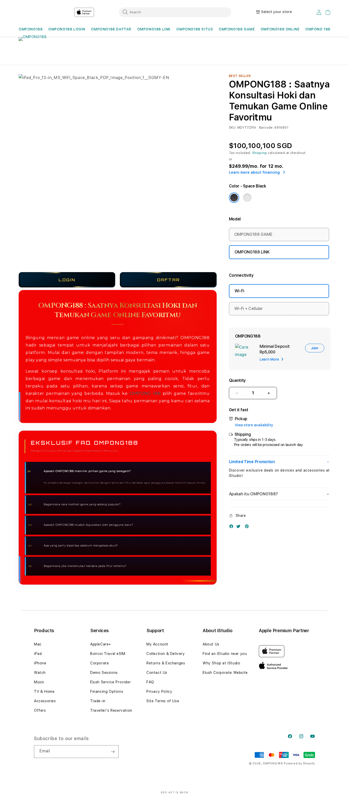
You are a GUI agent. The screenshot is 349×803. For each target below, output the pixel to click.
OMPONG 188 (145, 393)
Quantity (237, 380)
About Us (211, 644)
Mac (38, 644)
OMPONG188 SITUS (194, 29)
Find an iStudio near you (225, 654)
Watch (40, 673)
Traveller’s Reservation (111, 710)
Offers (40, 710)
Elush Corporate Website (225, 673)
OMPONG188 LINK (154, 29)
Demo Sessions (104, 673)
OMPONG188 (30, 29)
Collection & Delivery (165, 654)
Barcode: (266, 127)
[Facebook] (232, 527)
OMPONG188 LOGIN (66, 29)
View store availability (254, 425)
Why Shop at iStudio (221, 663)
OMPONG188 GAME (237, 29)
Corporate (99, 663)
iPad (38, 654)
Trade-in (98, 701)
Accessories (45, 701)
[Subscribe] (112, 751)
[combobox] (175, 12)
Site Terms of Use (162, 701)
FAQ (150, 682)
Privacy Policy (159, 691)
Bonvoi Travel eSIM (107, 654)
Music (39, 682)
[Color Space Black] (234, 198)
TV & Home (44, 691)
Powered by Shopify (299, 763)
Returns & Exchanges (165, 663)
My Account (157, 644)
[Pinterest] (248, 527)
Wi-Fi (239, 290)
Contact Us (156, 673)
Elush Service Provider (110, 682)
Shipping (259, 153)
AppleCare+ (100, 644)
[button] (30, 29)
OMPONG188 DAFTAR (111, 29)
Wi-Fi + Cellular (248, 308)
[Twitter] (239, 527)
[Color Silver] (247, 198)
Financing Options (106, 691)
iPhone (40, 663)
